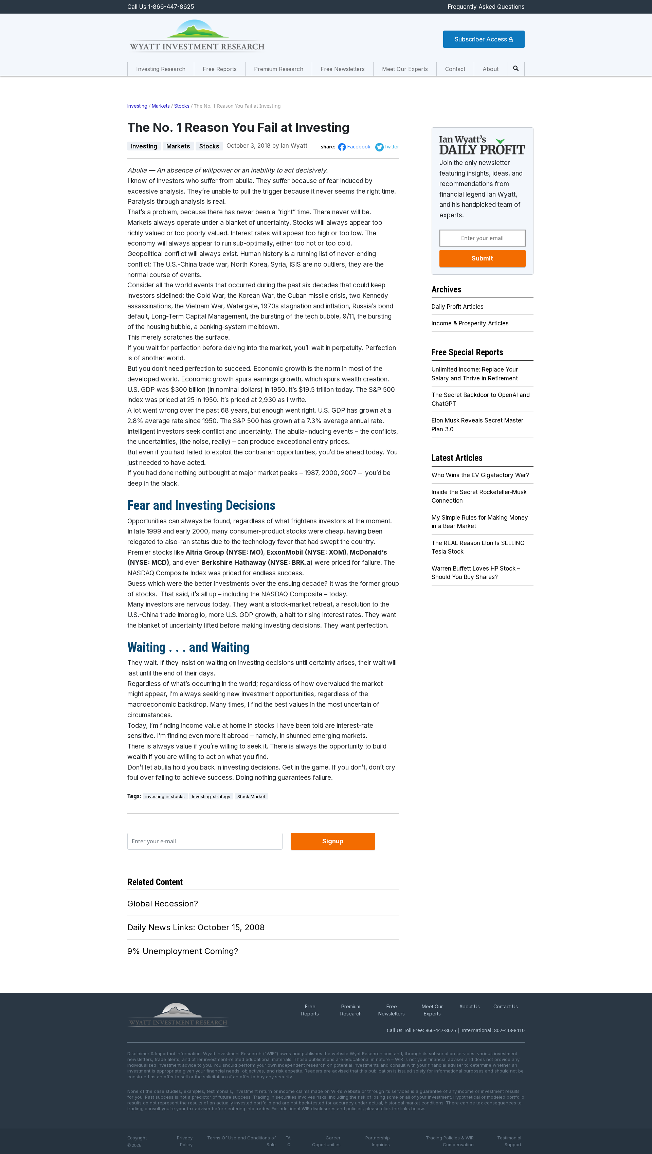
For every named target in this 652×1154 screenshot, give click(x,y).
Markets (161, 106)
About (491, 69)
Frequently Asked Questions (486, 6)
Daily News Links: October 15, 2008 (196, 927)
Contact (455, 69)
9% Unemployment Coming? (182, 951)
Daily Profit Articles (458, 306)
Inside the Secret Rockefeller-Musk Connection (479, 496)
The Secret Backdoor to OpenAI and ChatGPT (481, 399)
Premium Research (278, 69)
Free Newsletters (343, 69)
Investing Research (160, 69)
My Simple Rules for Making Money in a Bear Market (480, 522)
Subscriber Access (482, 39)
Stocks (181, 106)
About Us (469, 1006)
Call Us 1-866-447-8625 (160, 6)
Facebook (359, 146)
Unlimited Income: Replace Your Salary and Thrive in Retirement (475, 374)
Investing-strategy (211, 796)
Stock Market (251, 796)
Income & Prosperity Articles (470, 323)
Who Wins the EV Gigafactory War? (480, 475)
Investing (137, 106)
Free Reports (220, 69)
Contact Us (505, 1006)
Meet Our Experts (405, 69)
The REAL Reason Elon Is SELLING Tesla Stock (478, 547)
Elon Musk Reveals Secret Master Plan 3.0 (477, 425)
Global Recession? (162, 903)
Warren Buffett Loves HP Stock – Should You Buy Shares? (476, 573)
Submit (482, 258)
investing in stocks (165, 796)
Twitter (391, 146)
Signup (332, 841)
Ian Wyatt (294, 145)
